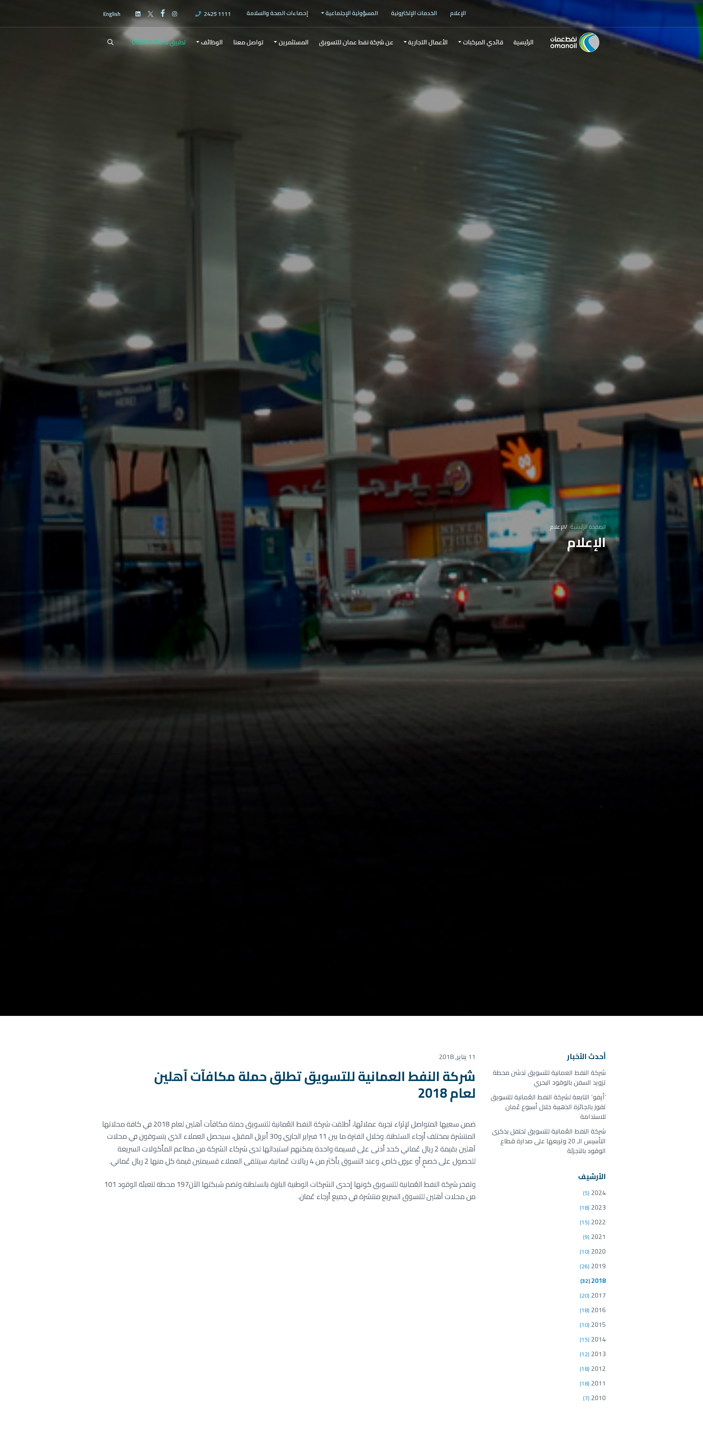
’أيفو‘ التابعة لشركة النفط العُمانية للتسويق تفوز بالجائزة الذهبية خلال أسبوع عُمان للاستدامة (548, 1107)
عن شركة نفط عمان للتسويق (356, 42)
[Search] (105, 42)
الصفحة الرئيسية (588, 527)
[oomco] (574, 42)
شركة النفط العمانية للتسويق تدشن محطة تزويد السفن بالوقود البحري (549, 1077)
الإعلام (458, 13)
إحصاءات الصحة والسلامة (277, 13)
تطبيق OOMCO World (159, 42)
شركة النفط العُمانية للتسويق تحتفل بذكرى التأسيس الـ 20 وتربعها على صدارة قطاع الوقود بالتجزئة (549, 1141)
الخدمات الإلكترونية (414, 13)
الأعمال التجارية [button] (428, 42)
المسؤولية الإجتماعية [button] (351, 13)
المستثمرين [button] (294, 42)
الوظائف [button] (212, 42)
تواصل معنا (248, 42)
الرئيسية (523, 42)
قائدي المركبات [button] (483, 42)
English (111, 14)
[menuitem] (457, 13)
